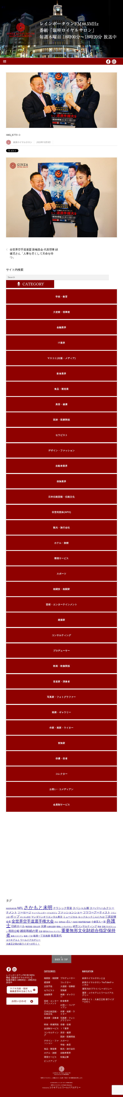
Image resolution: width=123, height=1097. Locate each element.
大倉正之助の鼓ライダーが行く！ (23, 944)
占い (69, 921)
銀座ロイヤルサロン (22, 142)
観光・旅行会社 (67, 1049)
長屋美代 (56, 935)
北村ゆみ (62, 922)
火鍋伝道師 (51, 926)
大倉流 (75, 922)
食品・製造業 (50, 1049)
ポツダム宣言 (25, 917)
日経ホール (18, 926)
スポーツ (64, 1040)
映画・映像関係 (51, 1024)
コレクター (65, 982)
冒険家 (63, 990)
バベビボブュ (52, 913)
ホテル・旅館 (50, 1053)
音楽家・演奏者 (51, 1018)
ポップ (14, 916)
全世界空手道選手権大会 (33, 921)
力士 (56, 922)
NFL (20, 908)
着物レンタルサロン (64, 926)
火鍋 (43, 926)
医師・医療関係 (67, 1036)
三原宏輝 (110, 916)
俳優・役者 (65, 1024)
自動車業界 (65, 1053)
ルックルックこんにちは (91, 917)
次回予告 (48, 986)
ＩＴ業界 (64, 1028)
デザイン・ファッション (51, 1041)
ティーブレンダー (39, 913)
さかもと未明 (38, 907)
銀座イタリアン (17, 936)
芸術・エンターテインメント (51, 1002)
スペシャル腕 (81, 908)
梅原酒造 (29, 926)
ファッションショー (70, 912)
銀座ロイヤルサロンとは (93, 978)
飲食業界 (64, 1001)
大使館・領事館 (67, 986)
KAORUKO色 (11, 908)
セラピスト (49, 990)
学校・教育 (65, 1044)
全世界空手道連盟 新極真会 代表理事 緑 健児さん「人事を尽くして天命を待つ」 (32, 253)
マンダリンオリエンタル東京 (46, 917)
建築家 (47, 982)
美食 (99, 926)
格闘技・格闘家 (51, 978)
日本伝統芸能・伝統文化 (51, 1012)
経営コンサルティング (85, 926)
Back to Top (61, 959)
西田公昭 (13, 931)
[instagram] (114, 61)
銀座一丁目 (28, 936)
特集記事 (64, 1057)
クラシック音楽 (62, 908)
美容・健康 (65, 1032)
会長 (8, 921)
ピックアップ (50, 1061)
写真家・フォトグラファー (67, 1019)
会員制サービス (51, 1028)
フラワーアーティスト (96, 912)
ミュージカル (70, 917)
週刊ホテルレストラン (52, 931)
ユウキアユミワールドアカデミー (65, 1087)
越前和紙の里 (29, 931)
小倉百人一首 (98, 921)
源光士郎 (36, 926)
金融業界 (48, 994)
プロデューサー (67, 978)
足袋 (40, 931)
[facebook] (108, 61)
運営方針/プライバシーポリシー (97, 989)
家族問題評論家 (84, 922)
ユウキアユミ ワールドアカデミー (23, 940)
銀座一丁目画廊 (41, 936)
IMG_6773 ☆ (13, 134)
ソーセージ (24, 912)
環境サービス (50, 1057)
